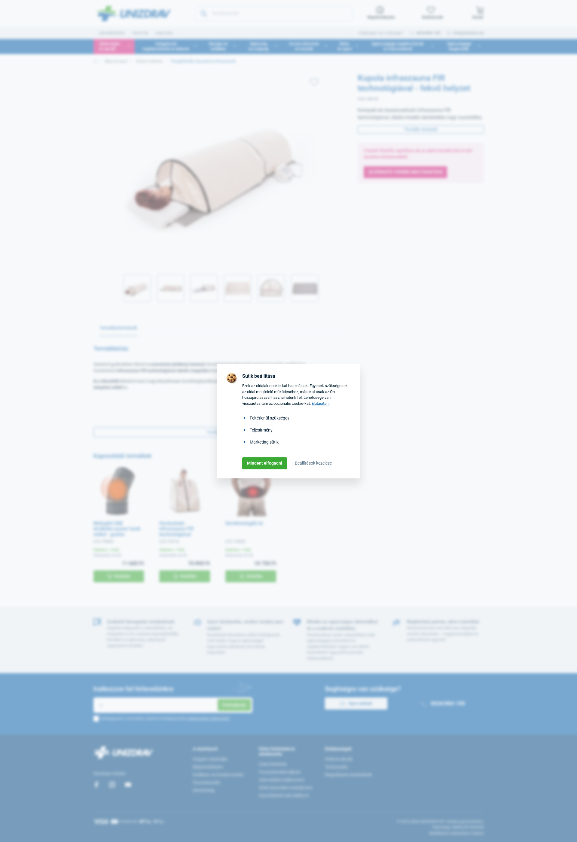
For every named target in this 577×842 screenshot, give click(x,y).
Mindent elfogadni (264, 463)
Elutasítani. (321, 403)
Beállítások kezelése (313, 463)
